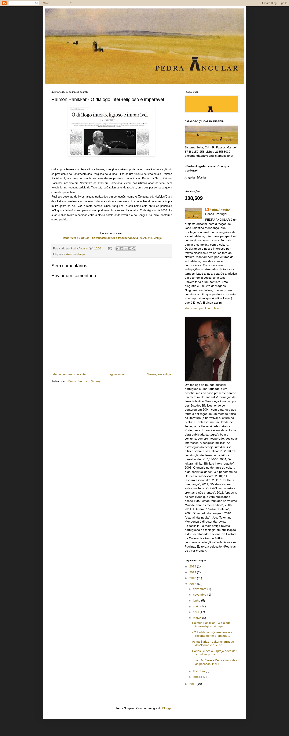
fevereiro (199, 671)
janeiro (198, 676)
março (197, 618)
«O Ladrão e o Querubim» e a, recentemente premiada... (212, 634)
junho (197, 600)
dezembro (200, 589)
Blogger (167, 708)
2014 (193, 572)
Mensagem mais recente (69, 374)
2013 (193, 578)
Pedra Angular (219, 209)
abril (196, 612)
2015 (193, 566)
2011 (193, 684)
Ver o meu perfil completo (202, 308)
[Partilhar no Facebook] (130, 248)
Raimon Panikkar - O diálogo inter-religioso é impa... (211, 624)
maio (196, 606)
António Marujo (75, 254)
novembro (200, 594)
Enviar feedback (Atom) (84, 381)
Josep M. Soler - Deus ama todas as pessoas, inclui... (214, 662)
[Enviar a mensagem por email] (118, 248)
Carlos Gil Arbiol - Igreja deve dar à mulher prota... (214, 652)
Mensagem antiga (159, 374)
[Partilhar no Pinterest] (134, 248)
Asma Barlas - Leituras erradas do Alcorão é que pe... (213, 643)
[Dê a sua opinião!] (122, 248)
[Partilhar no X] (126, 248)
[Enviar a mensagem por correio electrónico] (110, 248)
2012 (193, 583)
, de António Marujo (112, 237)
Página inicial (116, 374)
